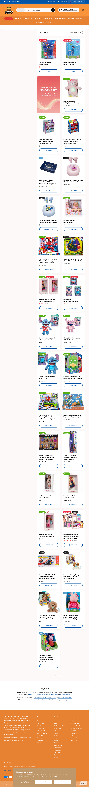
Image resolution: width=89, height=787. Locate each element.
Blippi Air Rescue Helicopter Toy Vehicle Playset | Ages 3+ (72, 416)
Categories (40, 728)
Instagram (53, 1)
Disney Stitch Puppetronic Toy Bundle (70, 300)
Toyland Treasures (13, 784)
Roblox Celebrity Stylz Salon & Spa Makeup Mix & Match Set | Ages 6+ (46, 457)
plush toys (32, 694)
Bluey (55, 723)
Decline (62, 782)
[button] (82, 10)
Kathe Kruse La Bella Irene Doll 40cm (45, 497)
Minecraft (56, 740)
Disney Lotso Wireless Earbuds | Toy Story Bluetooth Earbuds (73, 181)
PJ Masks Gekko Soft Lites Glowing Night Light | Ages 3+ (72, 377)
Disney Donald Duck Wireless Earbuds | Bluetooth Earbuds (48, 221)
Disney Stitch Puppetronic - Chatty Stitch (47, 377)
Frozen (56, 733)
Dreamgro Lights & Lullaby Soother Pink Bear (71, 102)
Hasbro (56, 735)
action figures (42, 694)
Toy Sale (39, 721)
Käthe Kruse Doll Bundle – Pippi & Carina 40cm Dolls (47, 300)
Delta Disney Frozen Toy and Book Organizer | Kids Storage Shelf (46, 141)
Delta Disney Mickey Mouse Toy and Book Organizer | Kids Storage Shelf (72, 141)
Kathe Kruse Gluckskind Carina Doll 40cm (70, 497)
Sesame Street (58, 745)
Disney (56, 730)
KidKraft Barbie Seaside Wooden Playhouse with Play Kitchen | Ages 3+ (70, 536)
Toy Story (57, 755)
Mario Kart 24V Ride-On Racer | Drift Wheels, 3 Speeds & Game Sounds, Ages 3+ (48, 576)
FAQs (72, 721)
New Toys (40, 735)
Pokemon (56, 743)
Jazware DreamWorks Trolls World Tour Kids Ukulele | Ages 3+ (70, 457)
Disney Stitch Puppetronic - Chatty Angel (71, 339)
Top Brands (40, 726)
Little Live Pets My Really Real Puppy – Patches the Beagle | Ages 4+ (71, 576)
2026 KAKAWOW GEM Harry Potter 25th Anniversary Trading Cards (47, 182)
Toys (12, 27)
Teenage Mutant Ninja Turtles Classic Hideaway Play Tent (72, 260)
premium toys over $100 (65, 697)
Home (7, 27)
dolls (48, 694)
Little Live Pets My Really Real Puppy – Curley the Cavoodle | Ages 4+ (47, 617)
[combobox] (40, 10)
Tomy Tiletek (57, 752)
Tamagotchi (57, 747)
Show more (61, 676)
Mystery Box (41, 740)
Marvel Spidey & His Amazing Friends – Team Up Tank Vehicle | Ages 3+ (47, 417)
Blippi (55, 721)
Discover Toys (75, 738)
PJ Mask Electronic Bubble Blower (45, 63)
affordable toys (51, 697)
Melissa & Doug (58, 738)
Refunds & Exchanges (77, 728)
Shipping (73, 730)
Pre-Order (40, 738)
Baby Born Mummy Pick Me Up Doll (69, 221)
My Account (63, 1)
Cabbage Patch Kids (60, 726)
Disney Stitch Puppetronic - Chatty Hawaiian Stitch (47, 339)
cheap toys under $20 (40, 697)
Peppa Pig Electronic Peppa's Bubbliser (69, 63)
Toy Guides (74, 740)
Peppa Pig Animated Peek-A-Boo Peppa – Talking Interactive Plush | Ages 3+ (71, 617)
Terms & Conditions (76, 726)
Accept (43, 782)
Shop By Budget (42, 733)
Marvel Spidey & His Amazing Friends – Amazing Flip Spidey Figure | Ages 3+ (48, 261)
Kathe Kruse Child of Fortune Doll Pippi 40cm (46, 535)
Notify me (74, 190)
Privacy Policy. (53, 776)
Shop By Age (41, 730)
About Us (73, 735)
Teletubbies (57, 750)
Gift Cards (40, 743)
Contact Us (74, 733)
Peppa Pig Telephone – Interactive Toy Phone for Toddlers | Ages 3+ (46, 657)
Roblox (56, 757)
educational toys (65, 694)
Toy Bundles (40, 723)
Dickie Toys (57, 728)
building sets (54, 694)
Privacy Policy (75, 723)
